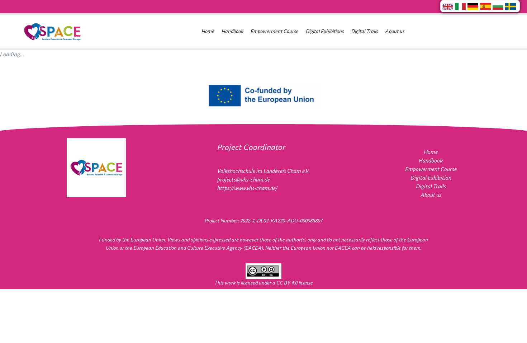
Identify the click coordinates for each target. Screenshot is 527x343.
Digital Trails (364, 31)
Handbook (232, 31)
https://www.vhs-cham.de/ (247, 188)
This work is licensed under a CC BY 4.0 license (263, 283)
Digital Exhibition (430, 178)
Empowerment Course (275, 31)
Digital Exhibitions (325, 31)
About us (395, 31)
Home (207, 31)
